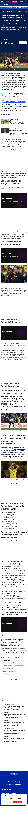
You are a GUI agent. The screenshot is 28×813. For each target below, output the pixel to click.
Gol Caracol (14, 1)
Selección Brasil (12, 662)
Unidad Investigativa (23, 1)
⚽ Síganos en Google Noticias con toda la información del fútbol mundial (15, 188)
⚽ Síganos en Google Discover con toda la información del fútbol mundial (15, 100)
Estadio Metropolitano (8, 668)
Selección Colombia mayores (9, 671)
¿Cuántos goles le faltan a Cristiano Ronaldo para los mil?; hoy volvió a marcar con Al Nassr (14, 739)
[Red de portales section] (26, 789)
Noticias (19, 798)
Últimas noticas (8, 1)
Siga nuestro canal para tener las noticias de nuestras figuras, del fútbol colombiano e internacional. (15, 95)
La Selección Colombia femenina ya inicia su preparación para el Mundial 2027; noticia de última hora (18, 122)
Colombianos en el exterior (9, 704)
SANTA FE (9, 7)
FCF (4, 662)
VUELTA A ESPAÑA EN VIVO (19, 7)
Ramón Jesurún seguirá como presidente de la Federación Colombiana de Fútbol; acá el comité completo (18, 132)
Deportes (11, 798)
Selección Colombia (11, 11)
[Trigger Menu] (2, 4)
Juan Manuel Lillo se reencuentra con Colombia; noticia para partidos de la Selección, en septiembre (15, 715)
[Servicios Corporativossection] (26, 793)
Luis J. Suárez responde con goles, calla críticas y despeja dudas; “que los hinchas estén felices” (14, 707)
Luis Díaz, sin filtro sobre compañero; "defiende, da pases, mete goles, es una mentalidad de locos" (15, 731)
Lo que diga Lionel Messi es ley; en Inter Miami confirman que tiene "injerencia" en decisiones (14, 723)
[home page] (2, 1)
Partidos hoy (6, 674)
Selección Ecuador (7, 665)
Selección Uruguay (19, 665)
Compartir (24, 42)
